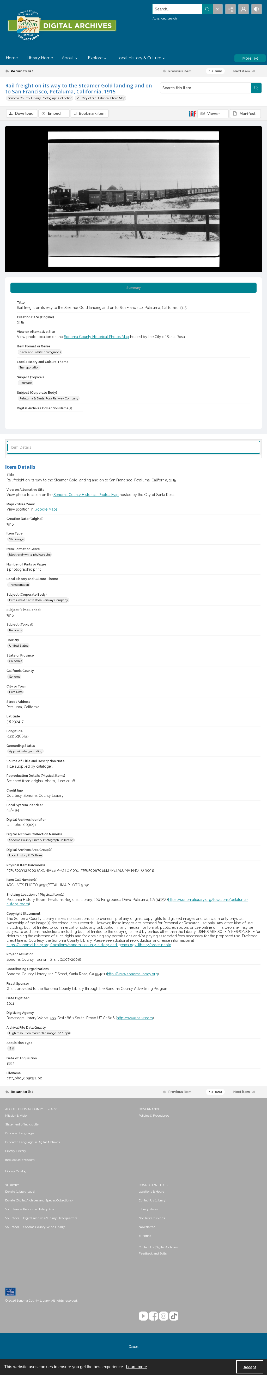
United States (18, 645)
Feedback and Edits (153, 1253)
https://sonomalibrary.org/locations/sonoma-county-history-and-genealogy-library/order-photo (89, 945)
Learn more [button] (136, 1367)
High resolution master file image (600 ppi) (39, 1033)
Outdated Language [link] (19, 1133)
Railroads (26, 383)
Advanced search (165, 18)
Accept (250, 1367)
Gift (11, 1048)
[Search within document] (256, 88)
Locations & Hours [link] (151, 1191)
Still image (16, 539)
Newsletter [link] (147, 1227)
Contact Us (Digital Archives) (158, 1247)
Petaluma (16, 692)
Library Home (40, 57)
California (15, 661)
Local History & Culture (25, 855)
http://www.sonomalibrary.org (132, 974)
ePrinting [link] (145, 1236)
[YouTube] (143, 1316)
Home (12, 57)
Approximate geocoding (26, 751)
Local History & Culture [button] (139, 57)
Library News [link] (148, 1209)
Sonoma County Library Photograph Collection (40, 98)
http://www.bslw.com (135, 1018)
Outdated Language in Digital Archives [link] (32, 1142)
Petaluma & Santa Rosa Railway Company (49, 398)
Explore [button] (95, 57)
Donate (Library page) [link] (20, 1191)
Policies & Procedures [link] (154, 1115)
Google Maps (46, 509)
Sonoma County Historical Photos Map (96, 337)
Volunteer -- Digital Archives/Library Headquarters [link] (41, 1218)
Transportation (29, 367)
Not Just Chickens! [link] (152, 1218)
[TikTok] (173, 1316)
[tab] (133, 288)
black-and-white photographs (40, 352)
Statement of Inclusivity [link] (22, 1124)
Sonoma (14, 676)
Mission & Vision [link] (16, 1115)
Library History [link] (15, 1151)
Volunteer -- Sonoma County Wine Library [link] (35, 1227)
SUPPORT (12, 1185)
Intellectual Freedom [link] (20, 1160)
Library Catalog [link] (15, 1171)
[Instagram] (163, 1316)
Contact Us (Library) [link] (152, 1200)
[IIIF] (192, 113)
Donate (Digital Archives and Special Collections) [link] (38, 1200)
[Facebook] (153, 1316)
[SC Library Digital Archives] (61, 25)
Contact (133, 1346)
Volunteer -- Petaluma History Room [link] (31, 1209)
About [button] (68, 57)
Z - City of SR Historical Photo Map (101, 98)
